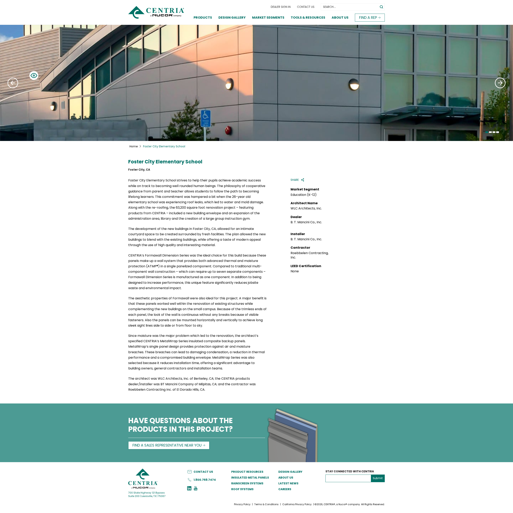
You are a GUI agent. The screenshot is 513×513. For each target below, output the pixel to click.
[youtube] (195, 488)
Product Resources (247, 472)
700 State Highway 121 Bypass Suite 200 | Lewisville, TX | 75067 (147, 494)
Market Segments (268, 17)
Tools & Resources (308, 17)
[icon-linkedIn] (189, 488)
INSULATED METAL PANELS (250, 478)
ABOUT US (285, 478)
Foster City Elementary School (165, 162)
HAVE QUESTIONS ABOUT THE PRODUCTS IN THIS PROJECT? (180, 425)
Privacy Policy (242, 504)
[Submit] (13, 83)
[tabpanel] (256, 83)
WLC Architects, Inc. (306, 208)
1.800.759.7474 (205, 480)
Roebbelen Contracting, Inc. (309, 255)
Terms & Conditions (266, 504)
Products (203, 17)
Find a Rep (368, 17)
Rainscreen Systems (247, 483)
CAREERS (284, 489)
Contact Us (305, 7)
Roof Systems (242, 489)
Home (133, 146)
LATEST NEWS (288, 483)
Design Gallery (232, 17)
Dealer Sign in (281, 7)
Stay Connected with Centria (349, 471)
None (295, 271)
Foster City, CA (139, 169)
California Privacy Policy (297, 504)
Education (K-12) (304, 195)
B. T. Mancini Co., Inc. (306, 222)
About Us (340, 17)
